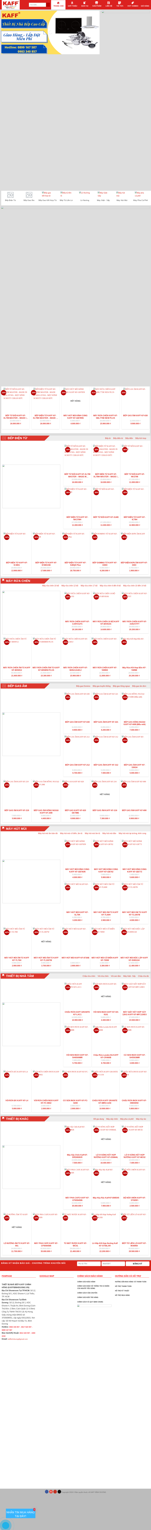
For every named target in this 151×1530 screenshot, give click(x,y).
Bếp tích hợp (140, 438)
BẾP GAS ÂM (17, 686)
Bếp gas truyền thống (102, 686)
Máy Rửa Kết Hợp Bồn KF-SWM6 (134, 669)
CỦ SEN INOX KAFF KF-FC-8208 (75, 1101)
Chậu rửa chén (89, 976)
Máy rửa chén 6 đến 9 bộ (110, 586)
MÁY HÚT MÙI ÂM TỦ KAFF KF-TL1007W (46, 959)
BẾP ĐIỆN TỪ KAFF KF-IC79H (134, 518)
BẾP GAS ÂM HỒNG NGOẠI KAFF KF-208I (46, 811)
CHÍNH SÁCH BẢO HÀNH (86, 1282)
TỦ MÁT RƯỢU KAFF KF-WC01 (75, 1244)
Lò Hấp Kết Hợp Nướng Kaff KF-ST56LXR (105, 1244)
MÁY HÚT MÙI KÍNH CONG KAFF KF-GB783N (77, 870)
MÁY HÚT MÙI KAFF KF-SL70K (77, 913)
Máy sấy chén (112, 1119)
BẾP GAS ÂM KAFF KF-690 (134, 810)
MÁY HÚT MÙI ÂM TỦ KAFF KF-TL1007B (134, 913)
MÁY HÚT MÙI (16, 828)
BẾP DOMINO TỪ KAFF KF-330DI (104, 564)
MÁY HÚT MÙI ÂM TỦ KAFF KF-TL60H (106, 913)
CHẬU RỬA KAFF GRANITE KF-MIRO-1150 (104, 1101)
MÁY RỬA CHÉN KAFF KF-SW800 (105, 669)
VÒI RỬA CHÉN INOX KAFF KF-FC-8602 (46, 1101)
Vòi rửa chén (103, 976)
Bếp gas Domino (83, 686)
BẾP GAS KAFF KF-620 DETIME (75, 811)
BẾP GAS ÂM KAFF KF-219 (16, 810)
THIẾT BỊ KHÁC (17, 1118)
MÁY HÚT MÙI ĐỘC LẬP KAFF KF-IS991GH (134, 959)
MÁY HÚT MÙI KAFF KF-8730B (75, 958)
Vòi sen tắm (116, 976)
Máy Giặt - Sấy (129, 976)
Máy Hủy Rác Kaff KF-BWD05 (106, 1198)
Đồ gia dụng (99, 1119)
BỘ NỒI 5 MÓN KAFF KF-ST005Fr (134, 1199)
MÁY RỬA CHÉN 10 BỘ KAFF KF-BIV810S (106, 623)
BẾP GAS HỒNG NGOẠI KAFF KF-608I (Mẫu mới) (134, 723)
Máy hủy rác (141, 1119)
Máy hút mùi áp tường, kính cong (132, 833)
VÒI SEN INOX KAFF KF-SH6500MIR (77, 1056)
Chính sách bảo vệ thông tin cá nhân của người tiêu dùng (93, 1287)
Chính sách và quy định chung (90, 1302)
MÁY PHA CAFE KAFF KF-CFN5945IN (77, 1199)
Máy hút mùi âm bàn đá (48, 833)
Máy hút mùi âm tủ (92, 833)
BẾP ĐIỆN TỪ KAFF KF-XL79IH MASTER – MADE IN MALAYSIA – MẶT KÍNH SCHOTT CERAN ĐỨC (45, 417)
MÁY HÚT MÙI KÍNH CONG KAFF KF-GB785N (75, 417)
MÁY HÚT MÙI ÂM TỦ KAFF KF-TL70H (16, 959)
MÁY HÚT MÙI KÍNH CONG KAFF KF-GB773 (135, 870)
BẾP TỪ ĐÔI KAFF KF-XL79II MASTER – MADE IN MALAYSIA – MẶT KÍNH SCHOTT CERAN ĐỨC (15, 417)
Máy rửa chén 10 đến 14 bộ (134, 586)
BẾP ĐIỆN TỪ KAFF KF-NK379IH (77, 518)
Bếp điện (129, 438)
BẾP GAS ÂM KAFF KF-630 (135, 416)
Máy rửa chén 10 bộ (50, 586)
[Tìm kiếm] (48, 5)
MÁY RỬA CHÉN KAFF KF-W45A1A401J (75, 669)
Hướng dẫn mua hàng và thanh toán (130, 1282)
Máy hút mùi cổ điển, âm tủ (71, 833)
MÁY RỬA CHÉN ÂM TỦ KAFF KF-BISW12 (16, 669)
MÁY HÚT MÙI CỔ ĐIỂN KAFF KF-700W (105, 959)
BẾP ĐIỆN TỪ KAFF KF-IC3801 (17, 564)
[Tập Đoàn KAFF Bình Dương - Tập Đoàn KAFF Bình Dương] (13, 4)
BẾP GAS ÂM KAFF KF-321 (106, 722)
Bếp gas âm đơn (139, 686)
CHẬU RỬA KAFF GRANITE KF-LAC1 (77, 1013)
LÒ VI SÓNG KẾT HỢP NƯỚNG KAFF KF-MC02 (134, 1156)
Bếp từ (108, 438)
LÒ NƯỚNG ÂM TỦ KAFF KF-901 (17, 1244)
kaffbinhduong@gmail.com (18, 1339)
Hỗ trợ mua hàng (122, 1295)
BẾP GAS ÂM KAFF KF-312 (106, 765)
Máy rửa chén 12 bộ (69, 586)
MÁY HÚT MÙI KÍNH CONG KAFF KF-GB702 (106, 870)
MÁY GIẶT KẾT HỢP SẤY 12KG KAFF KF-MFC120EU (134, 1013)
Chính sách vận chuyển (87, 1293)
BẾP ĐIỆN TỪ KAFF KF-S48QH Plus (75, 564)
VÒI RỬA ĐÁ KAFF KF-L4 (16, 1100)
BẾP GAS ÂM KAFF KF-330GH (134, 766)
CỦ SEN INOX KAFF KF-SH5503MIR (134, 1056)
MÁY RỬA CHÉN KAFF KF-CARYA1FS (77, 623)
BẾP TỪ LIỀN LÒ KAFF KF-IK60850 (134, 1244)
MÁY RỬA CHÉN (18, 581)
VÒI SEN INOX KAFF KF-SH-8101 (106, 1013)
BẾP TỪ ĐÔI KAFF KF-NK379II (134, 475)
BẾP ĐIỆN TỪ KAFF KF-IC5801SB (46, 564)
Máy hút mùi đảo (109, 833)
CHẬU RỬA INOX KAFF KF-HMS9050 (134, 1101)
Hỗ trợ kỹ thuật (122, 1291)
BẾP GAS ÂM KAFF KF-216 (105, 810)
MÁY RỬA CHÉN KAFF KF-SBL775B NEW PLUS (105, 417)
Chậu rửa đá (143, 976)
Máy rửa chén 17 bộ (89, 586)
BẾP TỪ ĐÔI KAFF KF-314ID (106, 517)
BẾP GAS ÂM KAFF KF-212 (77, 765)
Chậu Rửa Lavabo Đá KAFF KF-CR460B (105, 1056)
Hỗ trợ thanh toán (123, 1286)
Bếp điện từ (118, 438)
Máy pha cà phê (127, 1119)
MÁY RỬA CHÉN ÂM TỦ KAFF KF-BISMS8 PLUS (46, 669)
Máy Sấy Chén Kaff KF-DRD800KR (77, 1156)
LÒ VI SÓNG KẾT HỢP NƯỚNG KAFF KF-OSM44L (106, 1156)
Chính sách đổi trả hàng (87, 1297)
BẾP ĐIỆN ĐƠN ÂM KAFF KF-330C (134, 564)
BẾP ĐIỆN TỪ (17, 438)
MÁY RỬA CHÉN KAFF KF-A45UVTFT (134, 623)
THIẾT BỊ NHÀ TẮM (20, 976)
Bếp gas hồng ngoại (121, 686)
